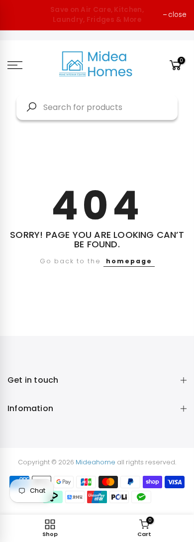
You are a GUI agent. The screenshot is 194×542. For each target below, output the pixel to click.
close (177, 14)
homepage (129, 261)
